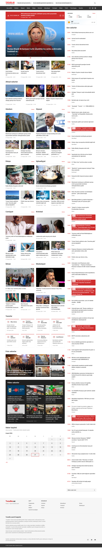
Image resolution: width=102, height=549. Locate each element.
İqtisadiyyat (47, 8)
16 (60, 447)
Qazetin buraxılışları (33, 509)
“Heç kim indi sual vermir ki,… (24, 3)
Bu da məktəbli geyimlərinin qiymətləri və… (43, 3)
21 (43, 451)
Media (28, 8)
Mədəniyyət (82, 505)
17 (10, 451)
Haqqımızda (31, 503)
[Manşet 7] (37, 57)
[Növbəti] (63, 15)
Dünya (33, 8)
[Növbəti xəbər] (62, 39)
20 (35, 451)
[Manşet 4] (33, 57)
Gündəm (16, 8)
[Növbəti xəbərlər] (64, 95)
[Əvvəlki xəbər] (7, 39)
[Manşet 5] (34, 57)
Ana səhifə (9, 8)
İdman (60, 8)
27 (35, 454)
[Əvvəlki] (60, 15)
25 (18, 454)
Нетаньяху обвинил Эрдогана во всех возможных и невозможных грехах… (42, 342)
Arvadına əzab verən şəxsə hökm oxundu (11, 341)
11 (18, 447)
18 (18, 451)
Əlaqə (30, 505)
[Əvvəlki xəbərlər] (6, 95)
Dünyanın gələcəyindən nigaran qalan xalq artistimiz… (27, 342)
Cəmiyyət (54, 8)
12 (26, 447)
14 (43, 447)
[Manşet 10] (41, 57)
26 (26, 454)
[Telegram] (92, 8)
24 (10, 454)
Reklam (30, 507)
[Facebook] (90, 8)
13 (35, 447)
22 (52, 451)
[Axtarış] (94, 3)
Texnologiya (73, 8)
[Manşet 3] (31, 57)
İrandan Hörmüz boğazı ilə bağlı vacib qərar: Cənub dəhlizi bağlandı (11, 326)
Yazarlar (81, 8)
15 (52, 447)
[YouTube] (95, 8)
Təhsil (66, 8)
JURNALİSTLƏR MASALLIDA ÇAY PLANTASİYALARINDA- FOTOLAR (58, 326)
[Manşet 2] (30, 57)
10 (10, 447)
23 (60, 451)
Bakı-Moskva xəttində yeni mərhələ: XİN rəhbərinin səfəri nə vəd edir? (58, 342)
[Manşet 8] (38, 57)
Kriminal (40, 8)
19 (26, 451)
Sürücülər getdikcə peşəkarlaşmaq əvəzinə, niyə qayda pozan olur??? (41, 326)
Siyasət (22, 8)
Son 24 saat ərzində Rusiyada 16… (64, 3)
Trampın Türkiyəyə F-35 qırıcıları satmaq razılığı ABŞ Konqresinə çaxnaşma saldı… (27, 326)
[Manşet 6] (35, 57)
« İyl (6, 462)
